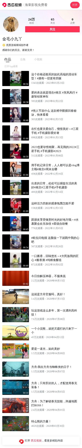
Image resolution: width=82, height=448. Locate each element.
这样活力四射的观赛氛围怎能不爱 (52, 203)
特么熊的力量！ (41, 421)
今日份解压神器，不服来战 (48, 276)
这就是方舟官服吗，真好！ (48, 294)
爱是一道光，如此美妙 (45, 348)
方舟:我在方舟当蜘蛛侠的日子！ (51, 366)
